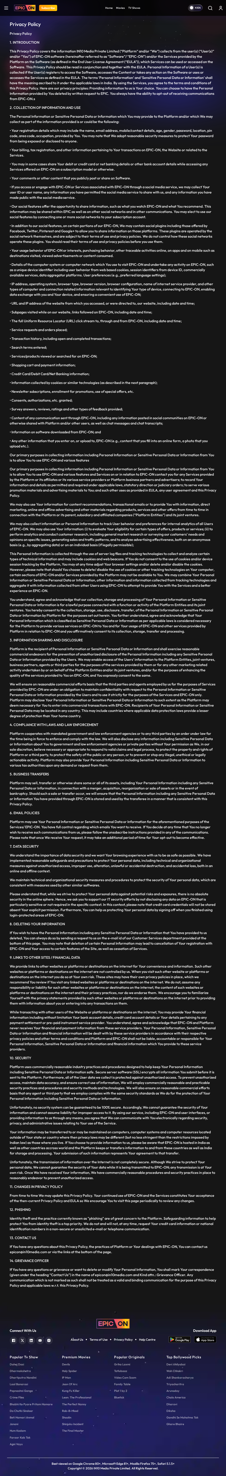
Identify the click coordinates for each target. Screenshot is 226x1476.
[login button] (220, 8)
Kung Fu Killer (71, 1390)
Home (109, 7)
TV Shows (134, 7)
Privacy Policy (123, 1340)
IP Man (66, 1377)
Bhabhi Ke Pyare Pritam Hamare (31, 1404)
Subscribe (48, 8)
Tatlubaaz (120, 1371)
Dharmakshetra (20, 1371)
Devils (66, 1364)
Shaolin (66, 1417)
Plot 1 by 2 (120, 1390)
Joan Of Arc (69, 1384)
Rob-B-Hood (70, 1411)
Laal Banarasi (19, 1384)
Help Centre (147, 1340)
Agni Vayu (16, 1444)
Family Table (122, 1384)
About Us (77, 1340)
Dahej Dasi (17, 1364)
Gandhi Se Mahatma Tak (182, 1417)
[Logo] (25, 8)
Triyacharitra (175, 1384)
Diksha (170, 1411)
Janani (14, 1424)
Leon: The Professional (76, 1397)
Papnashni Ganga (21, 1390)
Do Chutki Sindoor (21, 1411)
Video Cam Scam (125, 1377)
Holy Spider (69, 1371)
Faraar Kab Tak (20, 1437)
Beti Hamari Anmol (22, 1417)
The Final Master (73, 1430)
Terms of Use (98, 1340)
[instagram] (49, 1340)
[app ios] (205, 1339)
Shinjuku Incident (72, 1424)
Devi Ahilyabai (175, 1364)
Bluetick (119, 1397)
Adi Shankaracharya (180, 1377)
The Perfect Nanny (74, 1404)
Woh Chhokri (174, 1371)
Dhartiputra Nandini (23, 1377)
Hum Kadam (18, 1430)
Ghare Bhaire (175, 1424)
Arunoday (172, 1390)
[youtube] (40, 1340)
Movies (120, 7)
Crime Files (17, 1397)
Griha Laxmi (122, 1364)
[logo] (113, 1323)
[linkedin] (31, 1340)
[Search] (210, 8)
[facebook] (13, 1340)
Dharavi (171, 1404)
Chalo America (176, 1397)
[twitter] (22, 1340)
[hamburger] (6, 8)
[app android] (181, 1339)
